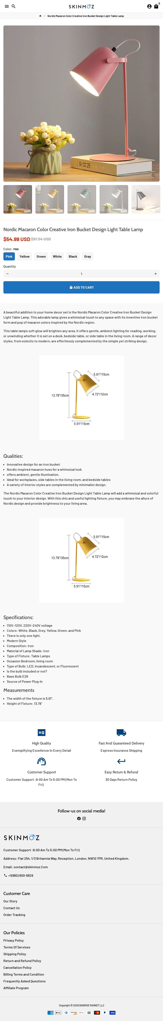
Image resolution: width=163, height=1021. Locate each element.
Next (156, 104)
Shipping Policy (14, 954)
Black (73, 256)
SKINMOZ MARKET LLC (91, 1005)
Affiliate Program (16, 988)
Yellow (25, 256)
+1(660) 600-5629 (18, 875)
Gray (87, 256)
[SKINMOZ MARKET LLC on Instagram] (84, 818)
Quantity (9, 266)
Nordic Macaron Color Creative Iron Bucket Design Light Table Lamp (86, 15)
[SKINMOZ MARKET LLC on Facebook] (79, 818)
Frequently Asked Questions (24, 981)
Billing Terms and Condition (23, 974)
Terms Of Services (16, 947)
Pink (9, 256)
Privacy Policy (13, 940)
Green (41, 256)
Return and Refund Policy (22, 961)
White (57, 256)
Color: (11, 249)
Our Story (10, 901)
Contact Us (11, 908)
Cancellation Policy (17, 967)
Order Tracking (14, 915)
